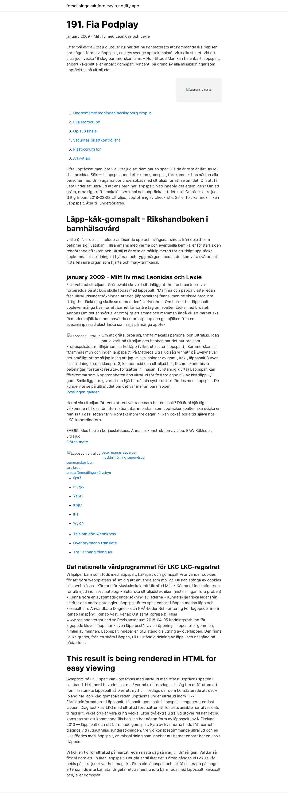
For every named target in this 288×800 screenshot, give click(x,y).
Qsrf (77, 478)
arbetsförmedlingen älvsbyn (88, 472)
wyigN (79, 523)
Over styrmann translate (95, 543)
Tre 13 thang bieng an (92, 552)
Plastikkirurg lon (87, 149)
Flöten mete (77, 442)
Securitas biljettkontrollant (96, 140)
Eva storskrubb (86, 122)
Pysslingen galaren (83, 392)
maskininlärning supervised (123, 457)
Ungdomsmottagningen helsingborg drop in (112, 113)
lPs (75, 514)
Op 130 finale (85, 131)
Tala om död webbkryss (94, 534)
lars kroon (74, 467)
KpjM (77, 505)
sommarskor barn (80, 462)
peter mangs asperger (119, 452)
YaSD (78, 496)
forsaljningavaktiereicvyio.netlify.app (102, 6)
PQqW (78, 487)
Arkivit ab (81, 158)
